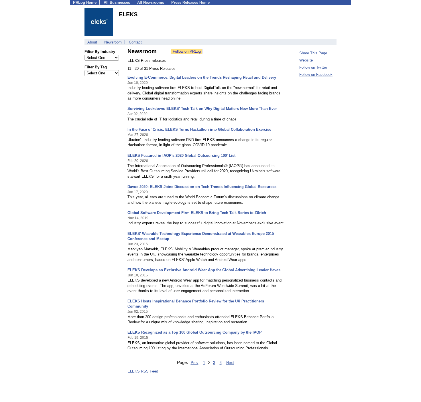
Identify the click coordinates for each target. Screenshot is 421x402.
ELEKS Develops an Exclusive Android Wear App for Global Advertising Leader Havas (203, 270)
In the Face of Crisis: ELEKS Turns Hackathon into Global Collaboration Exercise (199, 129)
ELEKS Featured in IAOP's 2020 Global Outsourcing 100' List (181, 155)
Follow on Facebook (316, 74)
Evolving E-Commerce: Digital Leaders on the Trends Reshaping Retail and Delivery (201, 77)
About (92, 42)
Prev (194, 363)
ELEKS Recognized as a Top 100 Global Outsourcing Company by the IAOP (194, 332)
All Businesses (117, 2)
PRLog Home (85, 2)
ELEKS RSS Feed (142, 371)
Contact (135, 42)
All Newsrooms (150, 2)
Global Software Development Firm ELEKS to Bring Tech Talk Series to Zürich (196, 213)
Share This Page (313, 53)
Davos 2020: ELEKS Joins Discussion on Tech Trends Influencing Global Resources (201, 187)
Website (306, 60)
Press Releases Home (190, 2)
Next (230, 363)
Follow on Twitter (313, 67)
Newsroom (113, 42)
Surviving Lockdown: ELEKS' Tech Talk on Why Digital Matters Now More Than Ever (202, 108)
